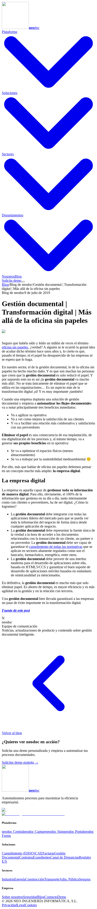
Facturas (48, 853)
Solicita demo (11, 280)
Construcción (34, 879)
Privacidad (9, 905)
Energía (19, 879)
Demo (61, 897)
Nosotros (8, 276)
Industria (8, 879)
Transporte (51, 879)
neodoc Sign (55, 831)
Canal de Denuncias (64, 857)
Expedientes (41, 857)
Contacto (50, 897)
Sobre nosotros (12, 897)
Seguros (84, 879)
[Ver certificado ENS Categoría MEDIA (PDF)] (33, 814)
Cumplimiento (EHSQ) (18, 853)
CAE (38, 853)
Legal (21, 905)
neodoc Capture (34, 831)
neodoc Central (12, 831)
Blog (18, 276)
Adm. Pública (69, 879)
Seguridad (30, 897)
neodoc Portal (73, 831)
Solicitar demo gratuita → (20, 762)
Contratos (26, 857)
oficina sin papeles (15, 347)
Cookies (31, 905)
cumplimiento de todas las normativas (55, 547)
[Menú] (23, 281)
